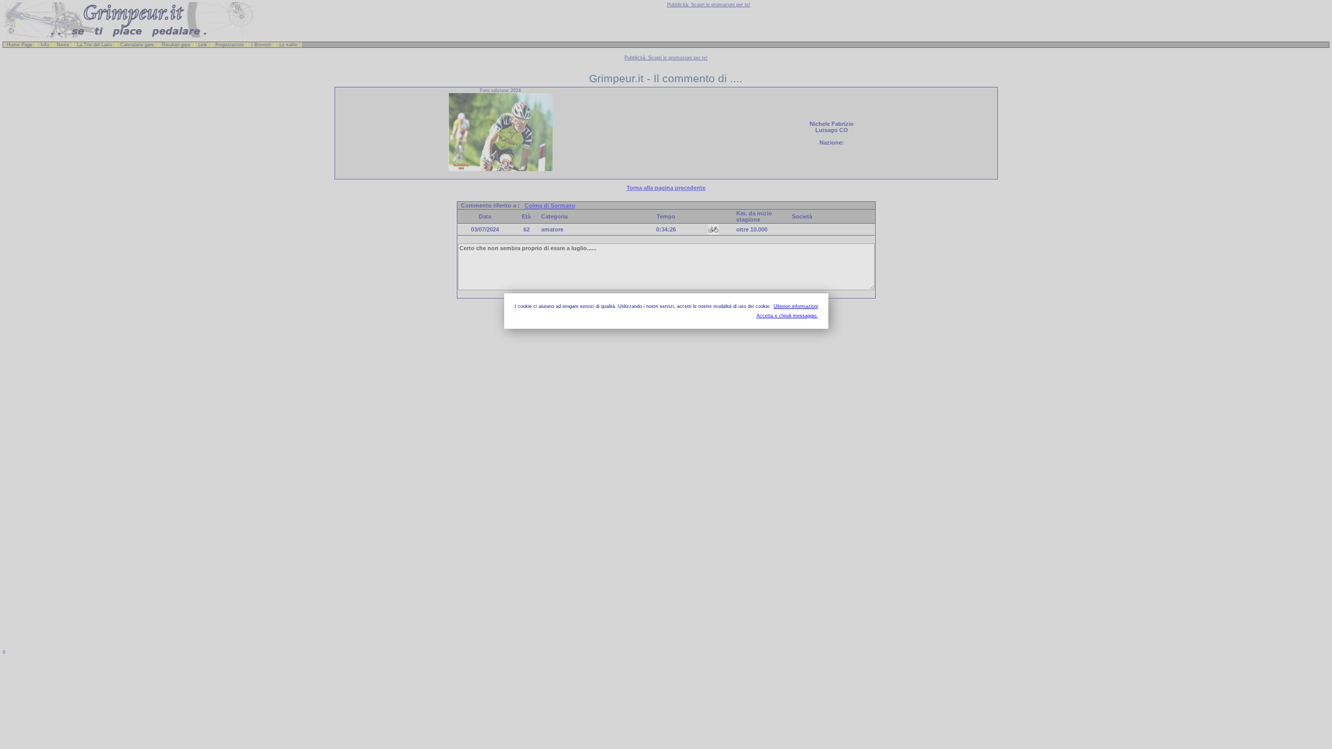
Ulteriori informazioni (796, 306)
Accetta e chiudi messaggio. (787, 315)
